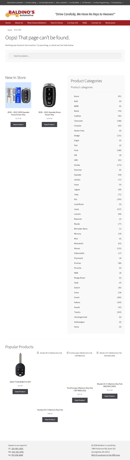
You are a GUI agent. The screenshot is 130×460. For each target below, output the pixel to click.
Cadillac (77, 116)
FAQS (85, 22)
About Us (19, 22)
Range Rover (79, 278)
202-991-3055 (17, 448)
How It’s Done (57, 22)
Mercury (77, 233)
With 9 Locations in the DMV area (105, 455)
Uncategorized (80, 317)
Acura (76, 96)
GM (75, 155)
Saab (76, 282)
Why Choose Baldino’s (36, 22)
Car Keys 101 (72, 22)
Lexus (76, 209)
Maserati (78, 219)
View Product (18, 124)
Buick (76, 111)
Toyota (77, 312)
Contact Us (96, 22)
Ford (76, 150)
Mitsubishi (78, 243)
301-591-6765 (18, 452)
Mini (76, 238)
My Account (110, 22)
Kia (75, 199)
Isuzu (76, 184)
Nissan (77, 248)
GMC (76, 160)
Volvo (76, 326)
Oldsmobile (79, 253)
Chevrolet (78, 121)
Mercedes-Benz (80, 228)
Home (8, 22)
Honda (77, 165)
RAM (76, 273)
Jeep (76, 194)
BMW (76, 106)
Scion (76, 292)
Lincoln (77, 214)
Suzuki (77, 307)
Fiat (76, 145)
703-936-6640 (17, 455)
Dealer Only (79, 130)
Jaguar (77, 189)
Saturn (77, 287)
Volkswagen (79, 322)
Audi (76, 101)
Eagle (76, 140)
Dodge (77, 135)
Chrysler (77, 125)
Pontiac (77, 263)
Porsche (77, 268)
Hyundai (77, 174)
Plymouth (78, 258)
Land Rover (79, 204)
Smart (77, 297)
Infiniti (77, 179)
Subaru (77, 302)
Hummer (78, 170)
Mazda (77, 224)
